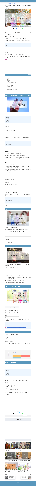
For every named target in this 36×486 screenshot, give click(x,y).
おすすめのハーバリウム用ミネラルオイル (12, 89)
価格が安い (8, 78)
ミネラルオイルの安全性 (10, 85)
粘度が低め (8, 80)
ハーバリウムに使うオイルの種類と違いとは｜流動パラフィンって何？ (16, 327)
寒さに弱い (8, 81)
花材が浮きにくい (9, 79)
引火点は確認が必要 (9, 86)
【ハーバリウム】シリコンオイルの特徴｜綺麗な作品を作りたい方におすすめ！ (18, 59)
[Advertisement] (18, 68)
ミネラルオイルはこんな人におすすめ (11, 82)
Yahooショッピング (17, 357)
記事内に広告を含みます (17, 32)
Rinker (15, 352)
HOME (18, 482)
